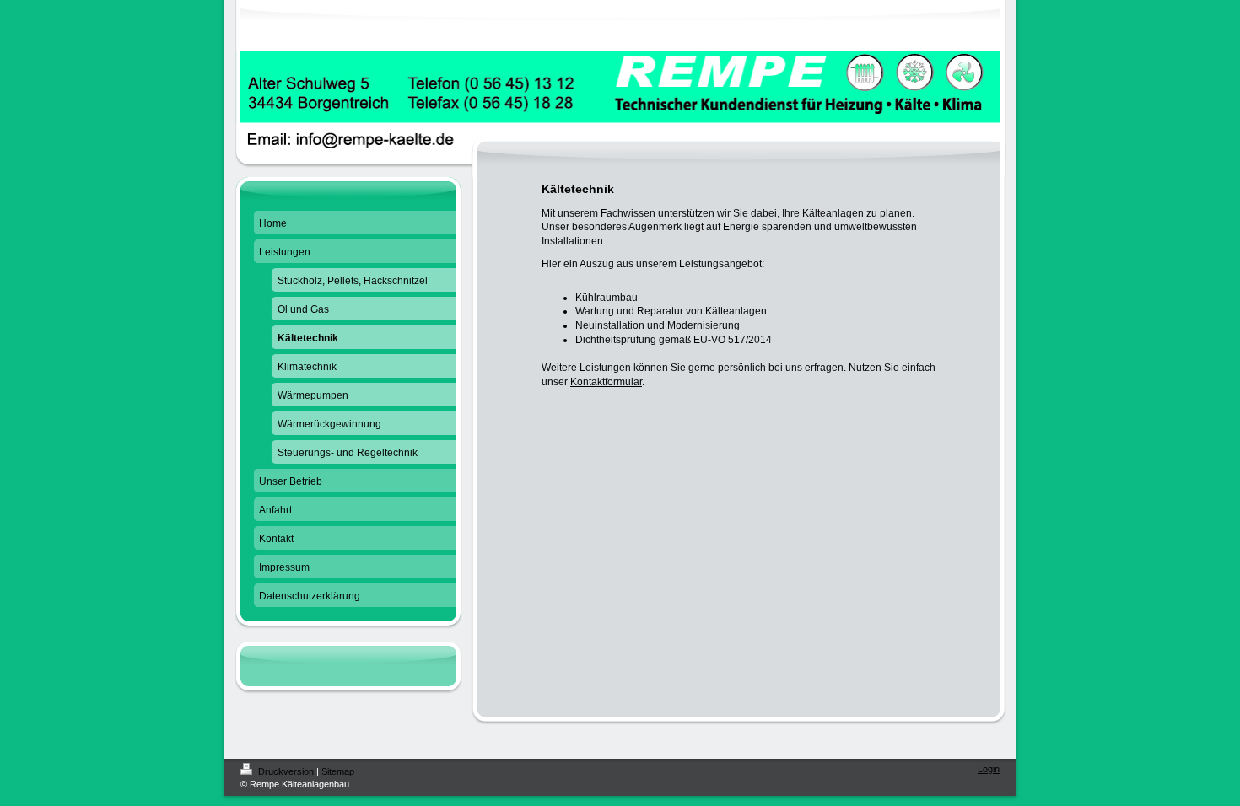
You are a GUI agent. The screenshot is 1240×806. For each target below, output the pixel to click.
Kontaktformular (606, 382)
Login (989, 769)
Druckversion (286, 771)
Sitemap (337, 771)
